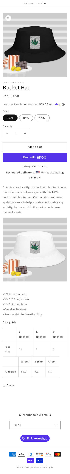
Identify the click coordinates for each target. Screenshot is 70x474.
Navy (26, 118)
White (42, 118)
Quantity (7, 126)
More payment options (35, 166)
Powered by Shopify (43, 467)
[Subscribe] (56, 425)
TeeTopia (29, 467)
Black (10, 118)
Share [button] (10, 385)
